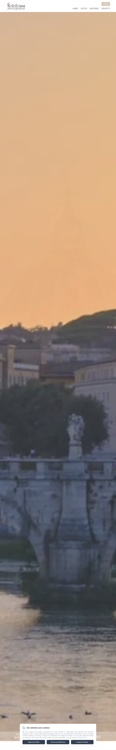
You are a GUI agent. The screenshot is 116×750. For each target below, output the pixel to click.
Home (75, 8)
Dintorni (94, 8)
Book (105, 4)
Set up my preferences (58, 742)
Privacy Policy (82, 737)
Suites (84, 8)
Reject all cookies (33, 742)
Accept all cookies (82, 742)
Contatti (105, 8)
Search (96, 737)
